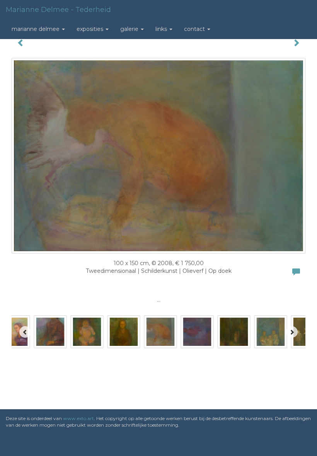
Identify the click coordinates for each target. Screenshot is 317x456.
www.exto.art (78, 418)
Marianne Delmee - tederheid (58, 9)
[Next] (292, 332)
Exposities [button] (91, 29)
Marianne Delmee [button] (36, 29)
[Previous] (25, 332)
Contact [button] (195, 29)
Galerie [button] (130, 29)
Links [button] (162, 29)
